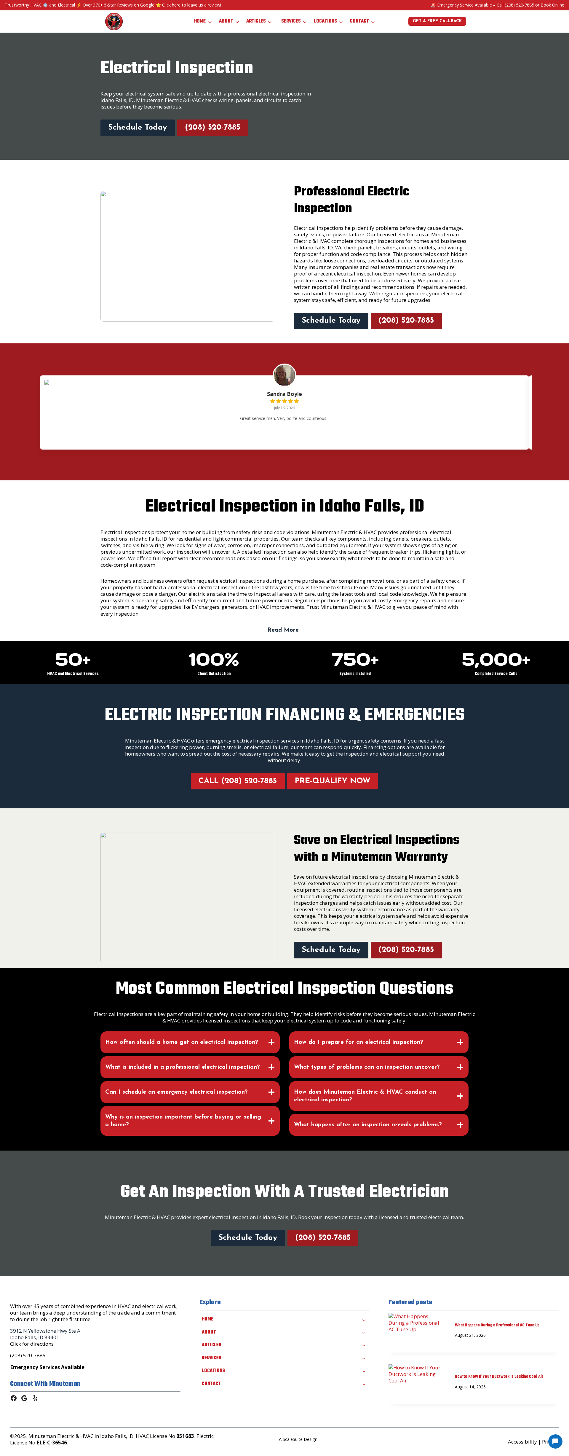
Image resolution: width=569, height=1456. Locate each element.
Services (291, 21)
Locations (325, 21)
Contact (359, 21)
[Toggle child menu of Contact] (364, 1383)
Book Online (552, 5)
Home (200, 21)
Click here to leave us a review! (191, 5)
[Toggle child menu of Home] (364, 1319)
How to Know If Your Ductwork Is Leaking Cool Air (499, 1376)
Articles (256, 21)
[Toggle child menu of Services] (364, 1358)
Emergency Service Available (464, 5)
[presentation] (417, 1332)
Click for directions (32, 1343)
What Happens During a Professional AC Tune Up (497, 1325)
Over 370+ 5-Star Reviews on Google (118, 5)
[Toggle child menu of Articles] (364, 1345)
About (226, 21)
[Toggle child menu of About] (364, 1332)
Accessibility (522, 1441)
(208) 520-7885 (519, 5)
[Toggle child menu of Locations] (364, 1371)
